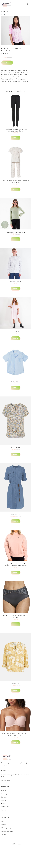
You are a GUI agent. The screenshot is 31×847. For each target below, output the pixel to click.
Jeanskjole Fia (15, 514)
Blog (2, 821)
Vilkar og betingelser (7, 828)
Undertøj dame (5, 807)
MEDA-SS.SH (15, 331)
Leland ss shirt (15, 381)
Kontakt (3, 824)
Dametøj (4, 800)
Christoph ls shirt (15, 282)
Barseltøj (4, 794)
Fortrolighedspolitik (7, 831)
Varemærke (5, 810)
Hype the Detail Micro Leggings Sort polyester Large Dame (15, 130)
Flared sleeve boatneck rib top (15, 232)
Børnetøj (4, 797)
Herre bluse (18, 48)
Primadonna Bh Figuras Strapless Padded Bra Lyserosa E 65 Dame (15, 734)
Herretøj (11, 48)
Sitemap (3, 834)
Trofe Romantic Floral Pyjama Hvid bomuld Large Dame (15, 181)
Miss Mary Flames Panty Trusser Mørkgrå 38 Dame (15, 616)
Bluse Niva (15, 684)
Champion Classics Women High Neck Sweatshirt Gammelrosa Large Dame (16, 565)
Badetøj (3, 790)
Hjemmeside (5, 14)
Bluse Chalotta (15, 448)
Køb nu (7, 62)
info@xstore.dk (5, 780)
